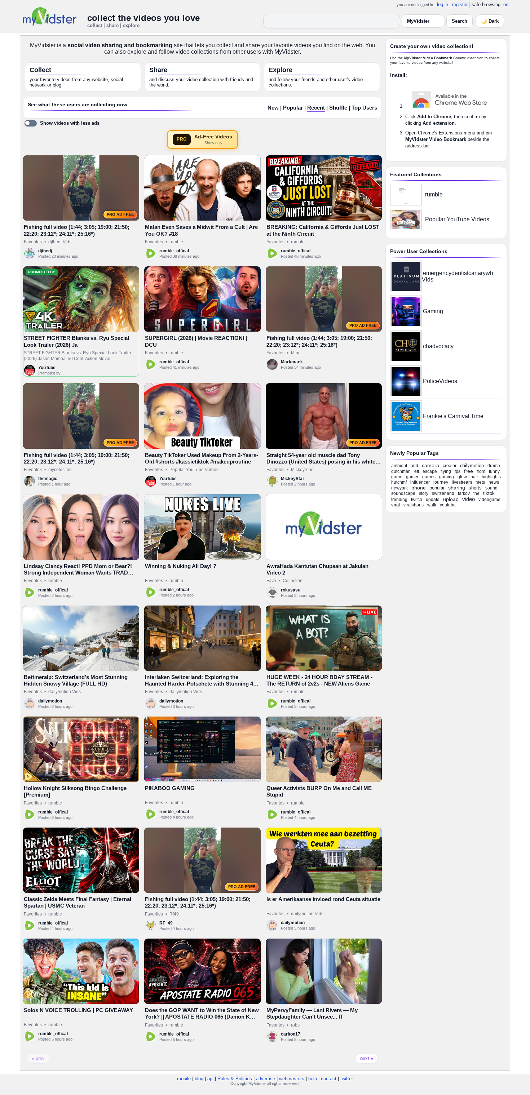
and (414, 465)
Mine (296, 352)
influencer (420, 482)
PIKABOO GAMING (170, 788)
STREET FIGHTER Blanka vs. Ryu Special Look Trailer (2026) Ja (76, 341)
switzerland (443, 493)
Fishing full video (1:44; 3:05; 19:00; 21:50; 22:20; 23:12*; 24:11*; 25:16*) (76, 230)
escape (430, 471)
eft (416, 471)
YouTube (47, 367)
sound (491, 488)
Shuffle (338, 108)
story (423, 493)
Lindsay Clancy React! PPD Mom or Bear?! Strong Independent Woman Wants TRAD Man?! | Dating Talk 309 (78, 572)
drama (493, 465)
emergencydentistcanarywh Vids (457, 276)
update (433, 499)
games (429, 476)
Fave (271, 580)
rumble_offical (174, 250)
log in (442, 4)
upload (451, 499)
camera (430, 465)
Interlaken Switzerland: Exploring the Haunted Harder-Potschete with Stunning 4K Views (201, 683)
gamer (412, 476)
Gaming (433, 311)
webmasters (291, 1078)
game (396, 476)
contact (328, 1078)
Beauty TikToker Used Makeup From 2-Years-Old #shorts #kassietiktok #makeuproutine (201, 458)
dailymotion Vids (64, 691)
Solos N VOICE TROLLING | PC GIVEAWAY (78, 1010)
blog (199, 1078)
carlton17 (290, 1034)
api (210, 1078)
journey (440, 482)
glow (462, 476)
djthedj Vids (59, 241)
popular (437, 488)
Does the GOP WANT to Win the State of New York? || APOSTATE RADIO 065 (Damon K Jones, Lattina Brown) (202, 1017)
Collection (292, 580)
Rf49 (174, 914)
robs (295, 1025)
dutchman (401, 471)
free (468, 471)
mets (480, 482)
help (312, 1078)
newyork (399, 488)
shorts (475, 488)
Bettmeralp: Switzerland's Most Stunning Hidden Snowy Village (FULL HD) (76, 680)
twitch (416, 499)
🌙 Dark (490, 21)
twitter (346, 1078)
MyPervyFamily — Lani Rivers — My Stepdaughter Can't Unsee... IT (312, 1013)
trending (399, 499)
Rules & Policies (234, 1078)
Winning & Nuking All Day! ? (180, 566)
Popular (293, 108)
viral (395, 504)
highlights (491, 476)
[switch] (62, 123)
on (505, 4)
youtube (448, 504)
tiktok (489, 493)
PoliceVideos (440, 381)
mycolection (60, 469)
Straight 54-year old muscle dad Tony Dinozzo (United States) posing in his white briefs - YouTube (320, 461)
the (476, 493)
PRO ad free (120, 214)
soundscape (403, 493)
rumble (176, 241)
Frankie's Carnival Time (453, 416)
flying (446, 471)
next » (366, 1058)
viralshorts (413, 504)
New (273, 108)
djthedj (45, 250)
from (481, 471)
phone (418, 488)
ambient (399, 465)
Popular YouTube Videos (193, 469)
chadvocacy (438, 346)
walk (431, 504)
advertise (265, 1078)
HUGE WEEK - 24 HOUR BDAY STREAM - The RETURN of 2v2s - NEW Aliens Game (319, 680)
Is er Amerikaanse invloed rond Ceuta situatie (323, 899)
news (494, 482)
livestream (462, 482)
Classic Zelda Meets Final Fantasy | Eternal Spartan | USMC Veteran (77, 902)
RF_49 (166, 923)
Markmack (292, 361)
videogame (489, 499)
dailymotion (50, 701)
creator (449, 465)
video (468, 499)
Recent (316, 108)
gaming (446, 476)
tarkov (464, 493)
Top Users (364, 108)
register (460, 4)
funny (494, 471)
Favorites (33, 241)
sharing (456, 488)
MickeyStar (302, 469)
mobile (184, 1078)
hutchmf (399, 482)
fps (457, 471)
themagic (47, 478)
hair (474, 476)
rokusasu (290, 590)
